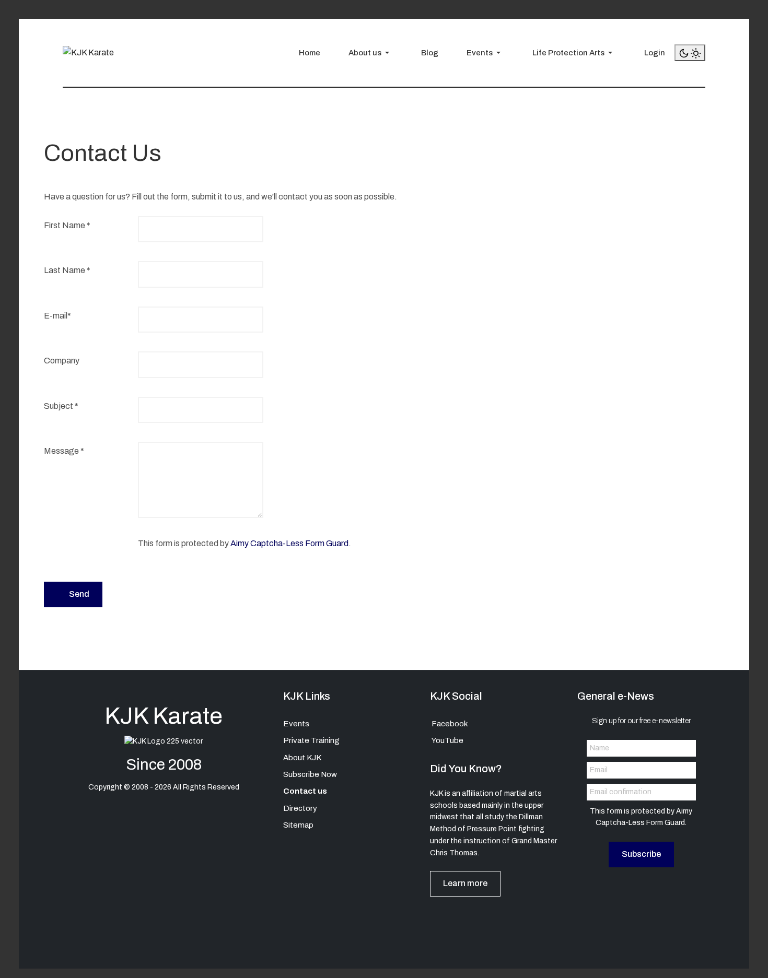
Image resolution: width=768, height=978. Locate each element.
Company (61, 360)
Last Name (67, 270)
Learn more (465, 883)
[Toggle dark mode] (689, 52)
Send (78, 594)
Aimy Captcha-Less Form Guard (289, 543)
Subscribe (641, 854)
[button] (366, 53)
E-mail (57, 315)
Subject (61, 406)
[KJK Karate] (88, 52)
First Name (67, 225)
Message (64, 450)
